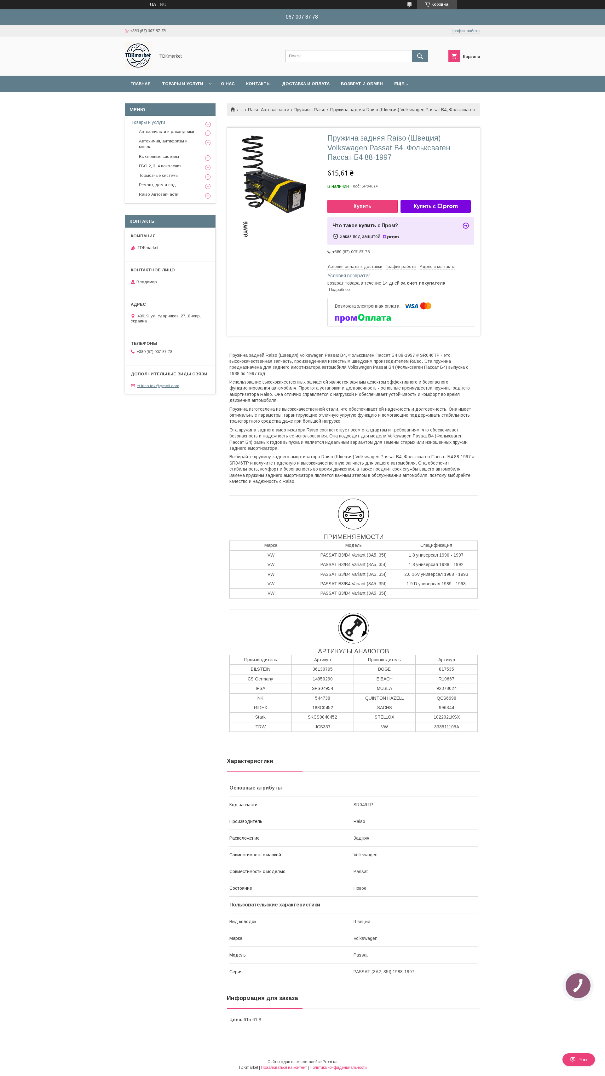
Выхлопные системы (159, 156)
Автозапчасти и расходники (166, 131)
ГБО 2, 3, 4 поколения (160, 166)
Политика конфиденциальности (338, 1067)
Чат (583, 1059)
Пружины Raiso (310, 109)
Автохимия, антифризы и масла (163, 144)
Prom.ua (330, 1062)
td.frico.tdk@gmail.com (158, 385)
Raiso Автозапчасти (268, 109)
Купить (363, 206)
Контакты (258, 83)
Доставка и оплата (306, 83)
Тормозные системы (158, 175)
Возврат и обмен (362, 83)
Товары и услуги (182, 83)
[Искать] (420, 56)
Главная (140, 83)
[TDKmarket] (138, 67)
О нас (228, 83)
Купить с (425, 206)
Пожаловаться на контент (284, 1067)
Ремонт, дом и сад (157, 184)
